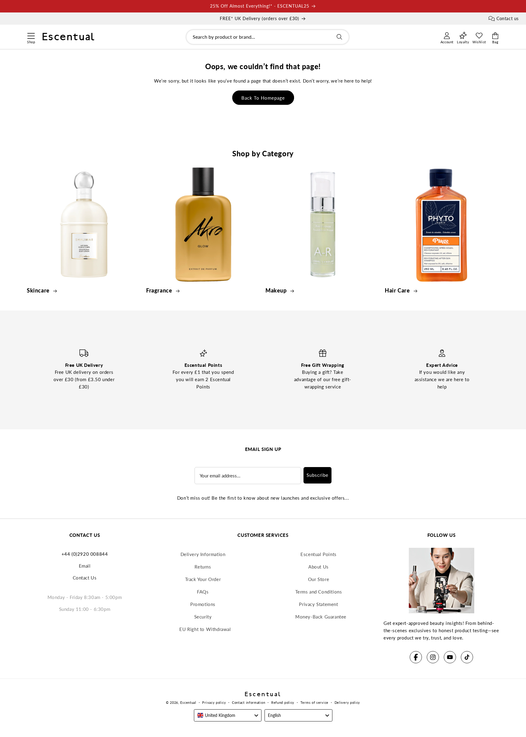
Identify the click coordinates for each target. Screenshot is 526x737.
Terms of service (314, 702)
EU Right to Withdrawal (205, 629)
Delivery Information (203, 554)
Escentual (188, 702)
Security (203, 616)
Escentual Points (318, 554)
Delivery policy (347, 702)
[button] (30, 35)
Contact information (248, 702)
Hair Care (398, 290)
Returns (203, 566)
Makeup (276, 290)
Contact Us (85, 577)
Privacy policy (214, 702)
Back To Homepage (263, 98)
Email (85, 566)
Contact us (507, 18)
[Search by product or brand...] (339, 37)
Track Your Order (203, 579)
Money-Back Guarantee (320, 616)
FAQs (203, 591)
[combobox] (268, 37)
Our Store (318, 579)
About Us (318, 566)
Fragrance (160, 290)
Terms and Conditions (318, 591)
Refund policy (282, 702)
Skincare (39, 290)
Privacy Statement (318, 604)
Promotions (203, 604)
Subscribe (317, 475)
